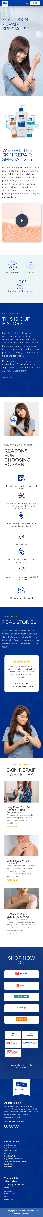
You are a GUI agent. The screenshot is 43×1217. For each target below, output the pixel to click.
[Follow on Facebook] (6, 1126)
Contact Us (8, 1199)
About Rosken (12, 1102)
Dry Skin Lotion (10, 1148)
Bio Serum (8, 1167)
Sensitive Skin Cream (12, 1150)
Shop (35, 3)
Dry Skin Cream (10, 1145)
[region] (21, 674)
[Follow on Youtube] (16, 1126)
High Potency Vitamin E (13, 1158)
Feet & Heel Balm (10, 1164)
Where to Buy (9, 1194)
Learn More (8, 377)
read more (12, 826)
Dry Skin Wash (9, 1156)
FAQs (6, 1196)
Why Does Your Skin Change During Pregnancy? (19, 810)
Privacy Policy (9, 1191)
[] (22, 226)
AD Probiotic (9, 1153)
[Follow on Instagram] (11, 1126)
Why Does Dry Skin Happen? (18, 862)
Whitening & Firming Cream (15, 1161)
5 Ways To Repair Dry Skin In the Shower (20, 915)
